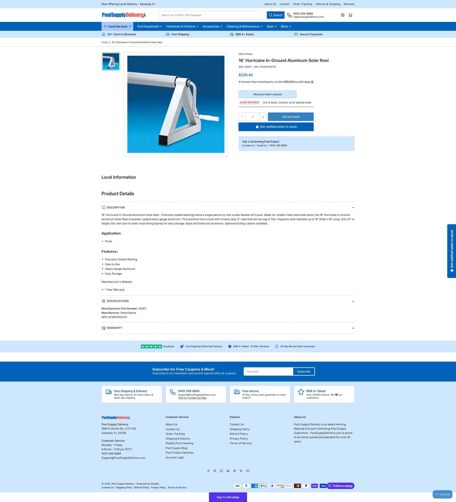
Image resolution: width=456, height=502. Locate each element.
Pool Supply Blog (176, 448)
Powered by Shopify (148, 483)
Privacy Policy (239, 438)
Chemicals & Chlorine (180, 26)
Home (105, 42)
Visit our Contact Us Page (192, 397)
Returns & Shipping (328, 4)
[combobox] (222, 15)
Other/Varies (246, 53)
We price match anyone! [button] (267, 94)
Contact (285, 4)
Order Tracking (302, 4)
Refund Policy (239, 433)
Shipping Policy (240, 429)
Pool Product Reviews (180, 452)
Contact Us (248, 145)
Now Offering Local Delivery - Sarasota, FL (128, 4)
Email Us (262, 145)
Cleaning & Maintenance (243, 26)
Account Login (175, 457)
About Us (270, 4)
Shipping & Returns (178, 438)
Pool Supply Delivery (123, 483)
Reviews (349, 4)
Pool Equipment (148, 26)
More (284, 26)
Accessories (211, 26)
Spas (270, 26)
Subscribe (303, 371)
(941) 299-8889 (278, 145)
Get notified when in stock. (279, 126)
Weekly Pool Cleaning (179, 443)
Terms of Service (241, 443)
